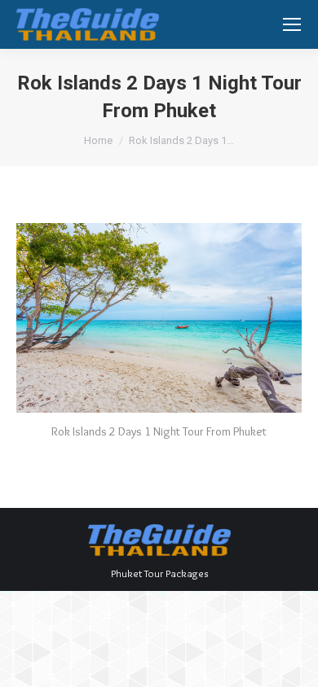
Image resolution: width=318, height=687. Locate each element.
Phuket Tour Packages (159, 573)
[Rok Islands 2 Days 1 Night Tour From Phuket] (159, 318)
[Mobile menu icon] (292, 24)
